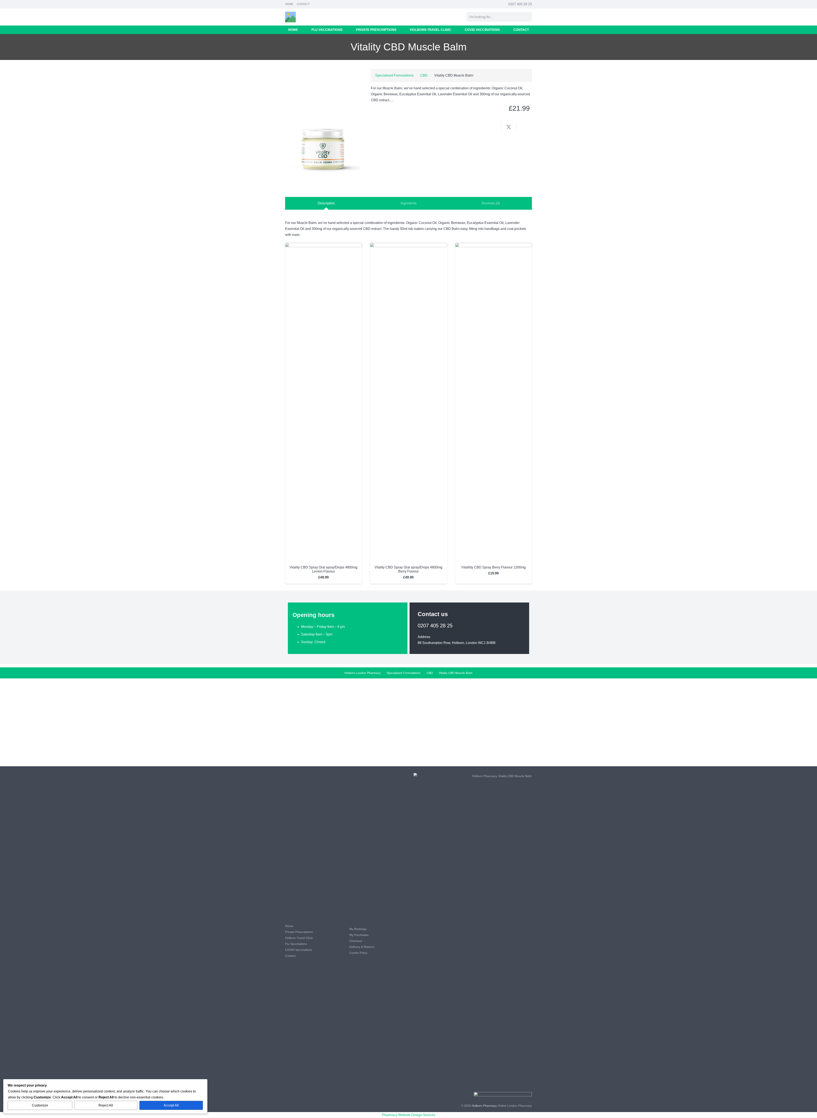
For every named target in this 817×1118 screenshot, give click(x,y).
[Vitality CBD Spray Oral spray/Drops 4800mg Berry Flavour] (408, 246)
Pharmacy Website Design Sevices (408, 1115)
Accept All (171, 1105)
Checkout (355, 941)
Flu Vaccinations (296, 944)
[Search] (527, 17)
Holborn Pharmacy (484, 1105)
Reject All (106, 1105)
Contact (303, 4)
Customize (40, 1105)
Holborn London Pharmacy (362, 673)
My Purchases (359, 935)
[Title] (290, 17)
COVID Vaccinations (298, 949)
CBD (424, 75)
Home (289, 4)
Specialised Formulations (394, 75)
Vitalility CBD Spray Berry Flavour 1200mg (493, 567)
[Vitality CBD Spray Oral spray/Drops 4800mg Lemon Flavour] (323, 246)
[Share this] (493, 127)
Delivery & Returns (361, 947)
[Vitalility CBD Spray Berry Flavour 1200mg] (493, 246)
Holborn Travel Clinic (299, 938)
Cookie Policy (358, 952)
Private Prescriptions (299, 932)
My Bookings (358, 929)
